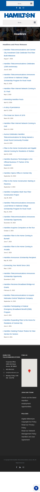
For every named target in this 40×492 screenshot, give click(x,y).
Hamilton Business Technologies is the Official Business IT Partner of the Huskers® (18, 162)
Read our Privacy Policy (27, 426)
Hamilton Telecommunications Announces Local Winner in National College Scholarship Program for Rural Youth (19, 78)
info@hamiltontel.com (12, 372)
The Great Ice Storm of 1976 (14, 115)
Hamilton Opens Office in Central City (18, 173)
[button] (29, 371)
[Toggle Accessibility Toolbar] (36, 488)
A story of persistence (12, 107)
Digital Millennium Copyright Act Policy (28, 420)
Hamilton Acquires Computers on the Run (19, 228)
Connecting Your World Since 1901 (17, 265)
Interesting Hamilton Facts (13, 99)
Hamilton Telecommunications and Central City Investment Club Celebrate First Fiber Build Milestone (19, 53)
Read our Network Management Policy (28, 432)
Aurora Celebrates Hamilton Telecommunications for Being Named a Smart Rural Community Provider (18, 137)
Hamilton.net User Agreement (28, 438)
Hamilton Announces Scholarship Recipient (20, 257)
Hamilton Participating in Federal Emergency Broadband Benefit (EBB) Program (18, 309)
